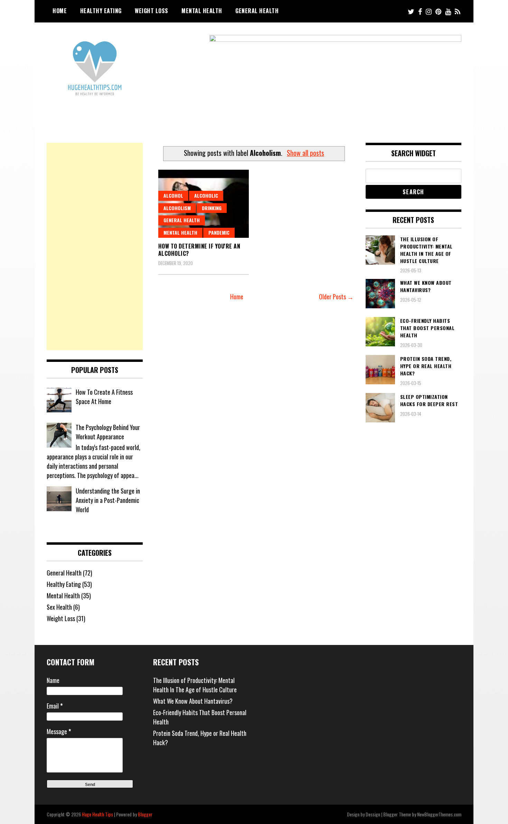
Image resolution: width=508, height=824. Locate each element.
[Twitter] (411, 11)
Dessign (373, 814)
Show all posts (305, 153)
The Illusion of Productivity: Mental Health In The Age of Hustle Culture (195, 685)
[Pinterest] (438, 11)
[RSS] (457, 11)
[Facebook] (420, 11)
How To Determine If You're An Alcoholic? (199, 250)
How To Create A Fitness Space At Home (104, 396)
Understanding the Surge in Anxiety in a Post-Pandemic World (108, 500)
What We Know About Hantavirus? (193, 700)
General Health (257, 11)
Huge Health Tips (97, 814)
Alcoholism (177, 208)
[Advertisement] (95, 246)
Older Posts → (336, 296)
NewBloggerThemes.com (439, 814)
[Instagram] (429, 11)
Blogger (145, 814)
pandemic (218, 232)
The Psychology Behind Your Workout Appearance (108, 432)
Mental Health (201, 11)
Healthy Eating (101, 11)
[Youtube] (448, 11)
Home (60, 11)
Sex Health (59, 606)
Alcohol (173, 195)
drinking (212, 208)
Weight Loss (151, 11)
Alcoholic (206, 195)
